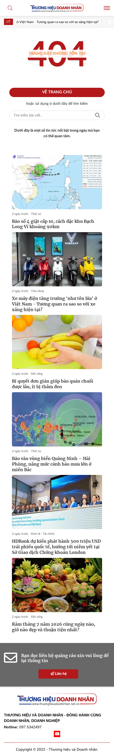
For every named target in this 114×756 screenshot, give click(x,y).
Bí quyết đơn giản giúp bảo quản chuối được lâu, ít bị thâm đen (52, 383)
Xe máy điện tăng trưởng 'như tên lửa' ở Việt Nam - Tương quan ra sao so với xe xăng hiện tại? (54, 304)
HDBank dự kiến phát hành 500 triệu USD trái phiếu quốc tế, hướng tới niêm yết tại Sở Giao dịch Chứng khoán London (56, 546)
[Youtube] (57, 734)
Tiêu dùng (37, 291)
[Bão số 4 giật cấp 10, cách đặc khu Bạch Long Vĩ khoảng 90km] (57, 182)
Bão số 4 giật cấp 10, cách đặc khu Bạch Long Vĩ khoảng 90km (53, 224)
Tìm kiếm (97, 115)
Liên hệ (60, 674)
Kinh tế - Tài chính (42, 533)
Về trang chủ (57, 92)
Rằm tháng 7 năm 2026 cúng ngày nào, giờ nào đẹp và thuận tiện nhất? (53, 626)
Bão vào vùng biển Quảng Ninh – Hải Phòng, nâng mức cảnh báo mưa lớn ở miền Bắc (51, 464)
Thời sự (36, 213)
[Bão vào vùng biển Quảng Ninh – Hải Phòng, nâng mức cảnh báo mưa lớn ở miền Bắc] (57, 419)
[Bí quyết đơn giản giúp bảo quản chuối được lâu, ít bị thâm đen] (57, 342)
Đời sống (37, 373)
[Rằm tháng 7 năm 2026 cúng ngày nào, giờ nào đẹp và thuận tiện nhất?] (57, 585)
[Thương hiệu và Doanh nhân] (57, 8)
